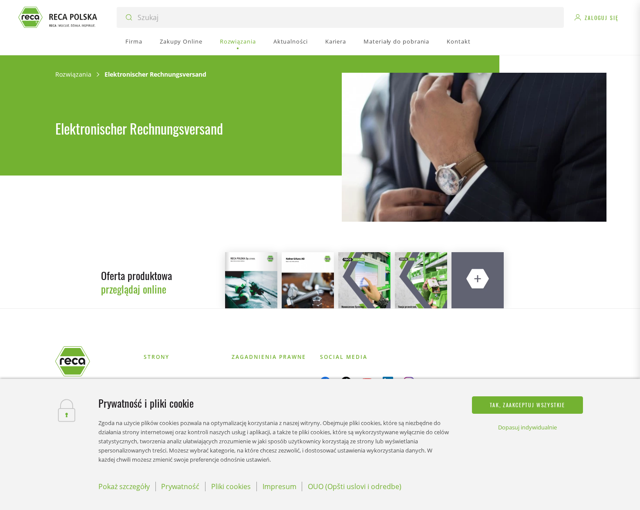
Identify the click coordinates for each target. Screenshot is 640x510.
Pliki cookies (231, 486)
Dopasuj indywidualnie (527, 427)
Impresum (279, 486)
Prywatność (180, 486)
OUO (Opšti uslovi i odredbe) (354, 486)
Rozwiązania (73, 74)
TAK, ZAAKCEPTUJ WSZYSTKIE (527, 405)
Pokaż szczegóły (124, 486)
